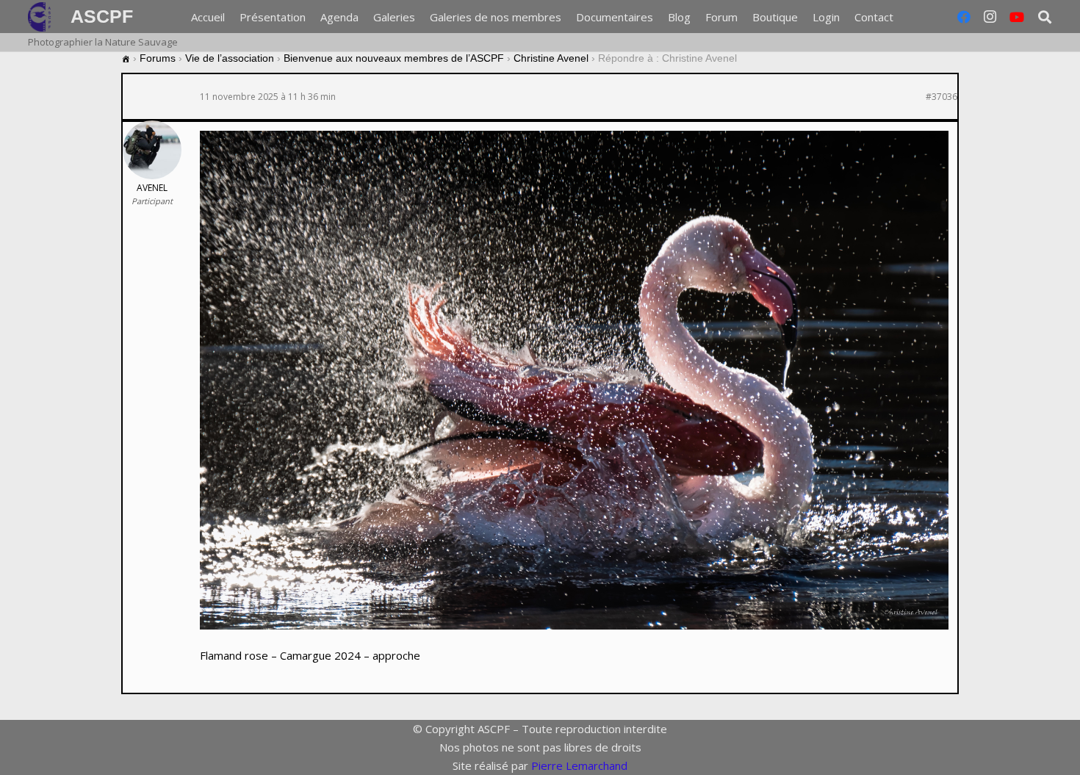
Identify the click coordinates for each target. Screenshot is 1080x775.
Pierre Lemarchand (579, 765)
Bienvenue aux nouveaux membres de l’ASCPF (394, 58)
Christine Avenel (551, 58)
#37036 (941, 97)
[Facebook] (964, 17)
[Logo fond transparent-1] (42, 17)
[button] (1044, 17)
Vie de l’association (229, 58)
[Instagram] (990, 17)
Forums (158, 58)
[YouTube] (1017, 17)
